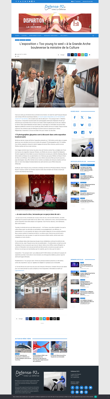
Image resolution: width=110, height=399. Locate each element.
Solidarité (83, 289)
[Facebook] (16, 1)
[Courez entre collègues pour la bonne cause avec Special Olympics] (75, 291)
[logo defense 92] (55, 7)
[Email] (51, 318)
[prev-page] (72, 206)
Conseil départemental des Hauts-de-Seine (87, 165)
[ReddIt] (47, 318)
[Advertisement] (42, 327)
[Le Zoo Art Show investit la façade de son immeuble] (59, 347)
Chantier (83, 198)
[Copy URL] (58, 318)
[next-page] (74, 206)
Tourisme (28, 40)
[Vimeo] (34, 1)
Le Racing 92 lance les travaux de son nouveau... (87, 201)
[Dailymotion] (32, 1)
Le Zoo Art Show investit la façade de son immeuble (58, 356)
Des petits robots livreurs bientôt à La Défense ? (87, 193)
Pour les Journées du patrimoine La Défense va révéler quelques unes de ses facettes (23, 358)
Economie (83, 279)
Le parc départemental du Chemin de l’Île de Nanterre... (87, 186)
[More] (89, 54)
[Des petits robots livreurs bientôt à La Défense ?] (75, 193)
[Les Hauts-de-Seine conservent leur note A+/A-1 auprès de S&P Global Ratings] (75, 166)
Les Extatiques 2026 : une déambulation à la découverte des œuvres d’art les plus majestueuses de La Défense (40, 358)
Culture (17, 40)
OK (95, 396)
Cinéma (82, 262)
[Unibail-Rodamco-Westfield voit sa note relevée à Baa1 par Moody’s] (75, 281)
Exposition (22, 40)
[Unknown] (55, 23)
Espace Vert (83, 182)
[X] (72, 54)
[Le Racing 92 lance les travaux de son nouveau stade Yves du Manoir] (75, 200)
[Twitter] (18, 1)
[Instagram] (27, 1)
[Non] (108, 396)
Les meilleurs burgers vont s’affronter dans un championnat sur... (87, 177)
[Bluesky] (25, 1)
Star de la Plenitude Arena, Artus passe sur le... (86, 266)
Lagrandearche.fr (19, 270)
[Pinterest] (79, 54)
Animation (83, 298)
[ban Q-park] (83, 147)
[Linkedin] (21, 1)
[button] (93, 35)
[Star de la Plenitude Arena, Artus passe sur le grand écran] (75, 264)
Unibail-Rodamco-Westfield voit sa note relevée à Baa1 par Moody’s (86, 283)
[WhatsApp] (82, 54)
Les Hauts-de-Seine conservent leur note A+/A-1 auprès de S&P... (86, 169)
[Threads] (23, 1)
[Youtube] (30, 1)
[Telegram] (86, 54)
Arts (34, 354)
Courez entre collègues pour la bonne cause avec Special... (87, 293)
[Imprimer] (54, 318)
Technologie (83, 191)
